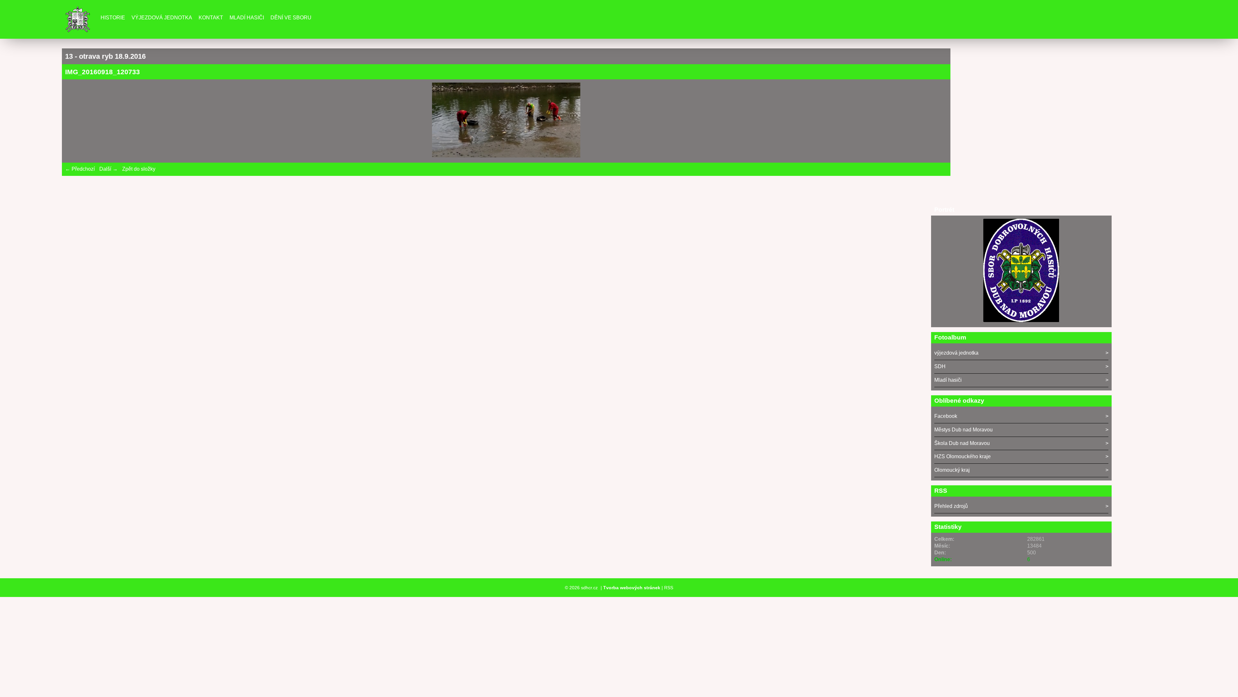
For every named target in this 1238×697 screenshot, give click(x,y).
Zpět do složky (138, 169)
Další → (108, 169)
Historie (113, 17)
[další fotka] (936, 121)
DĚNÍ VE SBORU (290, 17)
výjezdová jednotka (956, 353)
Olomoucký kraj (952, 470)
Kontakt (211, 17)
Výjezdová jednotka (162, 17)
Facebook (945, 416)
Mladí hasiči (247, 17)
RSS (668, 587)
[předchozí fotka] (75, 121)
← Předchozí (80, 169)
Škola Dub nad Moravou (962, 443)
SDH (940, 366)
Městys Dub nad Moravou (963, 429)
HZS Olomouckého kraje (962, 456)
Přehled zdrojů (951, 506)
